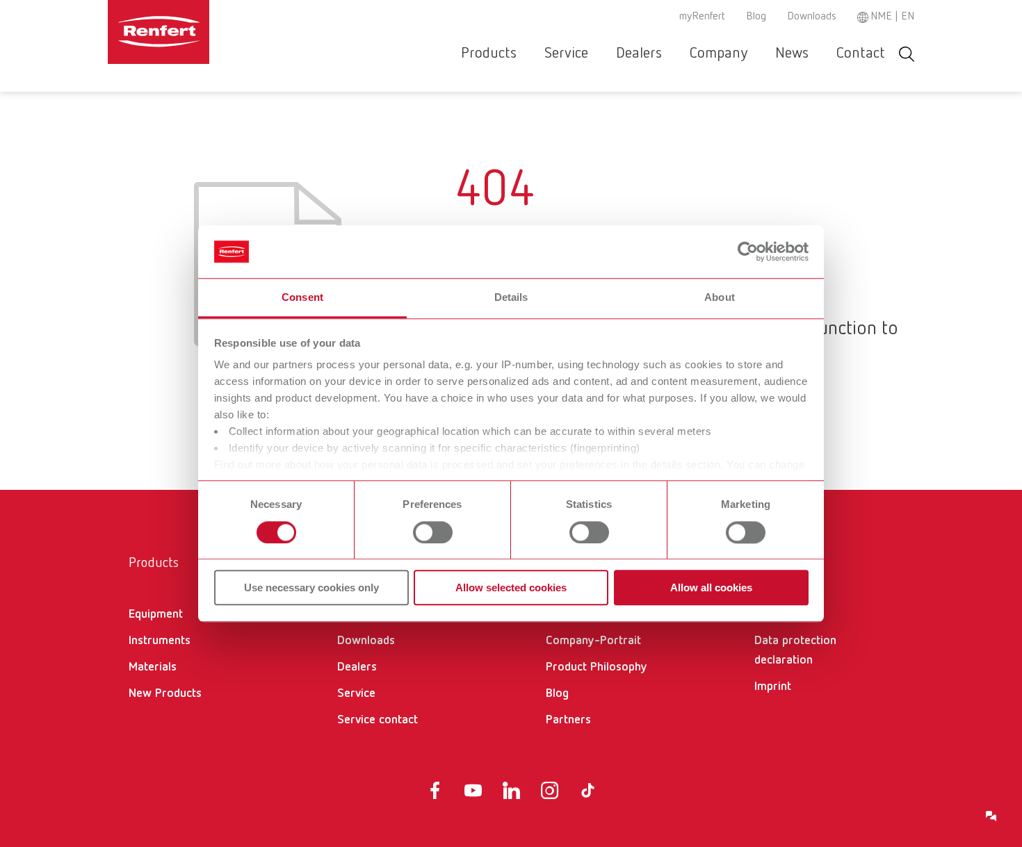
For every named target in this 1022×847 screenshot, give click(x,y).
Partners (568, 720)
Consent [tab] (302, 298)
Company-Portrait (593, 640)
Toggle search (906, 53)
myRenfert (702, 16)
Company (718, 53)
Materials (153, 667)
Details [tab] (511, 298)
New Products (165, 693)
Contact (860, 53)
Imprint (772, 686)
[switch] (433, 532)
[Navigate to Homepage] (201, 32)
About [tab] (719, 298)
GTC (765, 614)
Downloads (811, 16)
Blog (756, 16)
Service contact (377, 720)
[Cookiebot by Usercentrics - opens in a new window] (748, 251)
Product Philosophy (596, 667)
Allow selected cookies (511, 587)
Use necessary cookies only (311, 587)
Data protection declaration (795, 650)
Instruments (159, 640)
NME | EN (892, 16)
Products (489, 53)
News (792, 53)
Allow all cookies (711, 587)
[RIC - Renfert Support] (991, 816)
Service (566, 53)
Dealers (639, 53)
